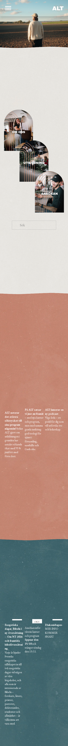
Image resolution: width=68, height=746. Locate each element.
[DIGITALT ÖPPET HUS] (34, 402)
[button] (58, 395)
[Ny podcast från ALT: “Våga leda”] (54, 402)
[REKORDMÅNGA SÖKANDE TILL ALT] (14, 403)
